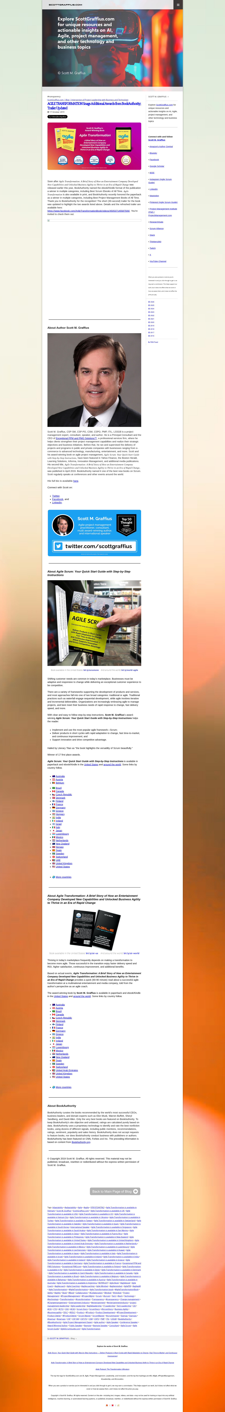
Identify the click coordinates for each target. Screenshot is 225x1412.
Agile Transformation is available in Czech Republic (71, 1273)
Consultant (114, 1325)
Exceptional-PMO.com (71, 1266)
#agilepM (137, 1286)
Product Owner (54, 1315)
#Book (71, 1292)
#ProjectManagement (70, 1296)
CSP (69, 1319)
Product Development (105, 1312)
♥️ (113, 1405)
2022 (152, 315)
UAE (58, 860)
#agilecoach (60, 1286)
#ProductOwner (70, 1315)
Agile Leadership (78, 1306)
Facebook (57, 499)
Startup (124, 1315)
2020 (152, 322)
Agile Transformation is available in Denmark (121, 1269)
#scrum (106, 1296)
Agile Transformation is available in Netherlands (116, 1243)
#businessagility (54, 1312)
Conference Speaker (129, 1322)
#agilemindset (116, 1286)
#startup (51, 1319)
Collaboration (82, 1292)
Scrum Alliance (157, 228)
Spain (59, 850)
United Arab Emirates (67, 1070)
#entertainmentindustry (117, 1302)
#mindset (117, 1292)
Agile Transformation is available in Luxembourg (107, 1247)
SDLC (65, 1312)
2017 (152, 332)
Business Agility (121, 1309)
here (75, 480)
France (59, 804)
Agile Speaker (112, 1322)
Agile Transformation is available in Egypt (82, 1269)
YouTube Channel (158, 261)
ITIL (107, 1319)
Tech (114, 1296)
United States (91, 764)
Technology (129, 1296)
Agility (50, 1292)
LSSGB (113, 1319)
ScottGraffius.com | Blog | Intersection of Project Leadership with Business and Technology (87, 100)
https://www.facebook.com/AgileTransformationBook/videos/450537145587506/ (88, 211)
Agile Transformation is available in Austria (87, 1279)
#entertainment (98, 1302)
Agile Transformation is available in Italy (98, 1253)
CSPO (96, 1319)
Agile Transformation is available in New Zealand (106, 1237)
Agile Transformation (58, 1289)
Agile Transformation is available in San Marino (107, 1230)
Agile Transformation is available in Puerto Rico (102, 1233)
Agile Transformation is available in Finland (102, 1266)
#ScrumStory (107, 1309)
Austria (59, 779)
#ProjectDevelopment (126, 1312)
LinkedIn (57, 502)
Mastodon (154, 196)
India (58, 817)
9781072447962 (97, 1207)
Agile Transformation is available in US (96, 1214)
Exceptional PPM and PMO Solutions (75, 438)
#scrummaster (112, 1315)
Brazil (59, 788)
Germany (61, 807)
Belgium (60, 783)
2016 (152, 336)
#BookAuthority (54, 1322)
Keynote (87, 1325)
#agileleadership (94, 1306)
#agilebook (125, 1283)
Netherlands (62, 840)
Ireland (59, 820)
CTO (55, 1309)
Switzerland (62, 857)
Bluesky (153, 153)
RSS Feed (154, 342)
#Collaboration (96, 1292)
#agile (86, 1207)
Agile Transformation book (102, 1289)
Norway (60, 847)
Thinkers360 (155, 242)
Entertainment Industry (79, 1302)
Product (80, 1312)
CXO (67, 1309)
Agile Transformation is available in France (102, 1263)
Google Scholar (157, 166)
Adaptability (57, 1207)
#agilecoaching (88, 1286)
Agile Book (114, 1283)
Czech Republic (64, 794)
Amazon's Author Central (161, 146)
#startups (61, 1319)
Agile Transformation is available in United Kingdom (111, 1240)
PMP (103, 1319)
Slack (152, 235)
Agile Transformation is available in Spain (100, 1224)
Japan (59, 830)
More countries (63, 877)
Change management (129, 1299)
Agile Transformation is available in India (121, 1256)
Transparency (98, 1299)
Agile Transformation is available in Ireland (83, 1256)
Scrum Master (84, 1315)
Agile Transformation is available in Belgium (99, 1276)
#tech (120, 1296)
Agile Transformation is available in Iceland (66, 1260)
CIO (134, 1306)
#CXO (72, 1309)
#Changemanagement (57, 1302)
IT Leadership (109, 1306)
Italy (58, 827)
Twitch (153, 248)
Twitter (55, 495)
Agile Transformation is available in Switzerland (115, 1220)
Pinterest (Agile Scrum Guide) (164, 202)
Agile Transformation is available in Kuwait (106, 1250)
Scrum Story (82, 1309)
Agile (80, 1207)
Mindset (107, 1292)
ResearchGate (156, 222)
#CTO (61, 1309)
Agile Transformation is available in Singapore (111, 1227)
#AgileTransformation (78, 1289)
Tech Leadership (124, 1306)
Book (64, 1292)
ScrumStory (94, 1309)
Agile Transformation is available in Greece (106, 1260)
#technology (52, 1299)
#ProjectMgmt (88, 1296)
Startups (133, 1315)
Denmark (60, 797)
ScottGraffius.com (81, 1210)
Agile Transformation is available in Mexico (66, 1247)
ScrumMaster (98, 1315)
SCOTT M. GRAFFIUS (59, 1338)
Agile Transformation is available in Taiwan (74, 1220)
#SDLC (72, 1312)
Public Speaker (75, 1325)
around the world (112, 764)
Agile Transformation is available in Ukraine (89, 1217)
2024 (152, 308)
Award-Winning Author (57, 1325)
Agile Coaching (73, 1286)
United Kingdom (64, 863)
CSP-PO (84, 1319)
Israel (59, 824)
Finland (59, 801)
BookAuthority (124, 1319)
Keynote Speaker (100, 1325)
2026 (152, 302)
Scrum (99, 1296)
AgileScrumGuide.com (70, 1329)
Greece (60, 811)
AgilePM (127, 1286)
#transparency (112, 1299)
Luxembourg (62, 834)
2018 (152, 329)
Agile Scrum (126, 1325)
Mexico (59, 837)
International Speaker (80, 1227)
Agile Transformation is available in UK (108, 1210)
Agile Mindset (102, 1286)
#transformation (83, 1299)
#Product (90, 1312)
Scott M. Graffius (63, 1210)
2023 (152, 312)
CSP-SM (75, 1319)
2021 (152, 319)
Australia (60, 776)
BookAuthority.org (81, 1142)
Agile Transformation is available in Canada (114, 1273)
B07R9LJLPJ (103, 1283)
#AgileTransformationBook (126, 1289)
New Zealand (62, 843)
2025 (152, 305)
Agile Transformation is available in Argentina (77, 1283)
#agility (57, 1292)
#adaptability (70, 1207)
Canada (60, 791)
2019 (152, 325)
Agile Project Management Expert (77, 1322)
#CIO (49, 1309)
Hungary (60, 814)
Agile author (99, 1322)
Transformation (67, 1299)
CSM (91, 1319)
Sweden (60, 853)
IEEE (152, 173)
